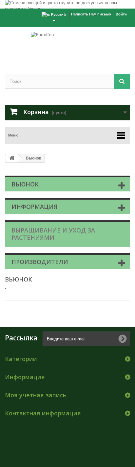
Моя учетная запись (36, 395)
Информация (34, 206)
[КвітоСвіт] (67, 45)
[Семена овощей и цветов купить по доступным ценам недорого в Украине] (67, 4)
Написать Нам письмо (91, 14)
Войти (121, 14)
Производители (39, 262)
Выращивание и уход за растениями (53, 233)
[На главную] (12, 158)
